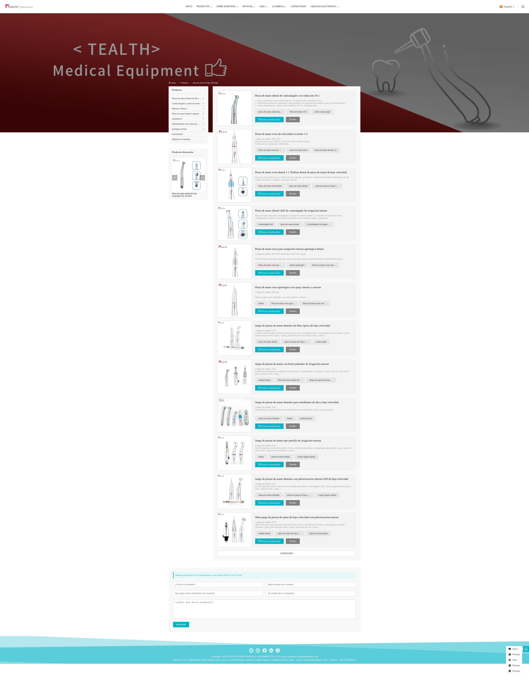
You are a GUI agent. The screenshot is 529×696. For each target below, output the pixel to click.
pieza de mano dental (298, 186)
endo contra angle (322, 112)
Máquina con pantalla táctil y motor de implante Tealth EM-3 (187, 194)
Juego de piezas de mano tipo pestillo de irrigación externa (288, 440)
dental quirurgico (297, 265)
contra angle (321, 342)
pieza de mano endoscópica (270, 112)
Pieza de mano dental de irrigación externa (291, 380)
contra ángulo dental (306, 457)
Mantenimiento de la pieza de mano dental (188, 124)
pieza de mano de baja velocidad (297, 342)
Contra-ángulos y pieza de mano (186, 103)
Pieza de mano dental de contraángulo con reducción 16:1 (287, 95)
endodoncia (177, 119)
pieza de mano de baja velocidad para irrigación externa (328, 186)
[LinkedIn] (271, 650)
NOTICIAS (247, 6)
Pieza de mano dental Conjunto (185, 114)
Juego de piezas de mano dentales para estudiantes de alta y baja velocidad (297, 402)
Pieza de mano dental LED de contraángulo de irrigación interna (291, 210)
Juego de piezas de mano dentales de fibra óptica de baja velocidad (292, 325)
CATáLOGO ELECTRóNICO (323, 6)
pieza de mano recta (298, 150)
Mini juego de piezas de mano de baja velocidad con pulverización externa (297, 517)
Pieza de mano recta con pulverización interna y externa (316, 303)
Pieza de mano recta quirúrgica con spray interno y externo (288, 287)
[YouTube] (251, 650)
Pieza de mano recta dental (270, 186)
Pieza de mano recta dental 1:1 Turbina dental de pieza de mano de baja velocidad (301, 172)
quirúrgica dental (179, 129)
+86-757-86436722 (347, 660)
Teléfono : (334, 660)
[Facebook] (264, 650)
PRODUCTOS (203, 6)
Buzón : (300, 660)
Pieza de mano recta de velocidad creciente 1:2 (281, 133)
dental (261, 303)
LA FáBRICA (278, 6)
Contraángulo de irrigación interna (320, 224)
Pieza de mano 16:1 (298, 112)
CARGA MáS (286, 553)
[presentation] (174, 177)
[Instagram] (258, 650)
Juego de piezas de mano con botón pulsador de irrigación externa (292, 363)
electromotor (177, 134)
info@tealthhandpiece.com (315, 660)
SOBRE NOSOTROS (226, 6)
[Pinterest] (278, 650)
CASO (262, 6)
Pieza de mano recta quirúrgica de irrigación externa (325, 265)
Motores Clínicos (179, 108)
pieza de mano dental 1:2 (325, 150)
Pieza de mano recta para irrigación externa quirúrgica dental (289, 248)
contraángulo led (265, 224)
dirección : (178, 660)
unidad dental (264, 380)
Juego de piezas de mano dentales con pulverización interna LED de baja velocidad (301, 478)
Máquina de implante (181, 139)
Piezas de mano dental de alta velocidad (188, 98)
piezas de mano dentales (268, 418)
